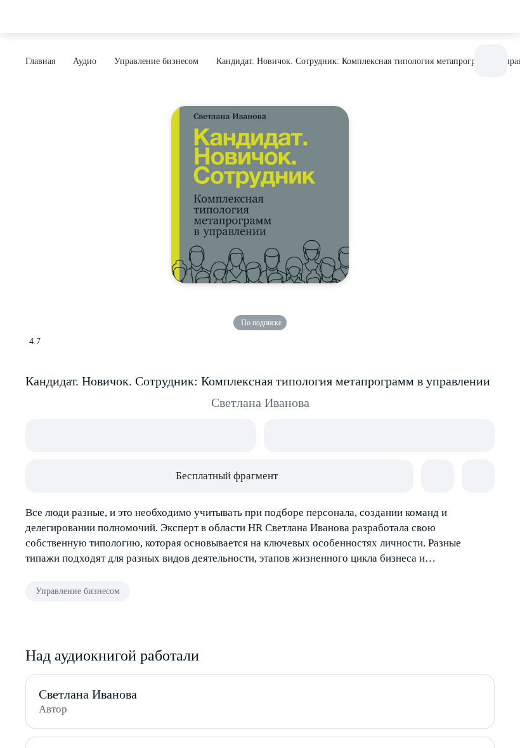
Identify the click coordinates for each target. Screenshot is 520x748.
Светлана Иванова (260, 402)
